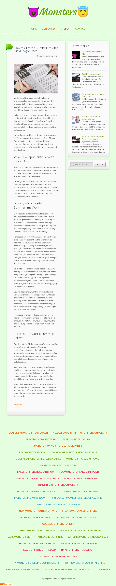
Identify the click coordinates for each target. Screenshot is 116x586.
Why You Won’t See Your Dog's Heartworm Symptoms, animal (93, 139)
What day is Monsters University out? (91, 117)
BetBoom (18, 404)
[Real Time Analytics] (5, 584)
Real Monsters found (91, 74)
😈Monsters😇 (58, 12)
